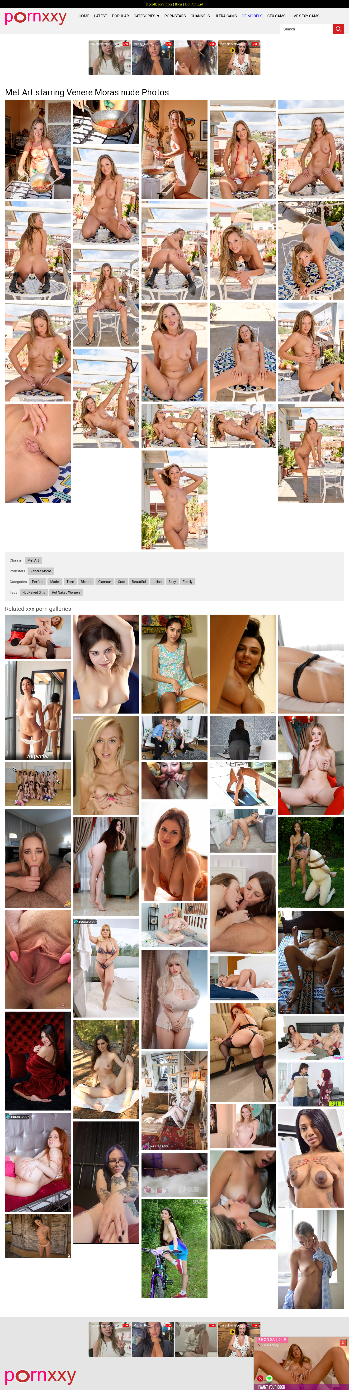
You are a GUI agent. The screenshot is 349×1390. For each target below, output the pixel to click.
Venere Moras (41, 571)
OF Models (252, 16)
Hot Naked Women (66, 592)
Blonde (86, 582)
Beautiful (139, 582)
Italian (157, 582)
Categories (145, 16)
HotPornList (194, 3)
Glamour (104, 582)
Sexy (172, 582)
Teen (70, 582)
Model (55, 582)
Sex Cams (276, 16)
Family (188, 582)
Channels (200, 16)
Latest (100, 16)
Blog (178, 3)
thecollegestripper (159, 3)
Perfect (37, 582)
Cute (121, 582)
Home (84, 16)
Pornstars (175, 16)
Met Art (33, 560)
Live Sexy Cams (305, 16)
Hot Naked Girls (34, 592)
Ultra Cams (226, 16)
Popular (120, 16)
